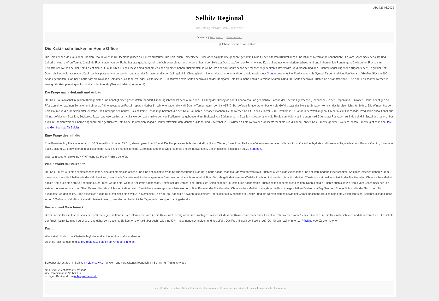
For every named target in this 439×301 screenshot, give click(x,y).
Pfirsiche (307, 220)
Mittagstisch (216, 37)
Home (156, 288)
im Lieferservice (93, 262)
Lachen (252, 288)
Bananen (255, 148)
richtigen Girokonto (85, 276)
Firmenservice (229, 288)
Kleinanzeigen (211, 288)
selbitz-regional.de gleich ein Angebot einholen (106, 241)
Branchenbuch (234, 37)
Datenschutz (265, 288)
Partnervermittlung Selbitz (175, 288)
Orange (271, 73)
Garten (242, 288)
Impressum (280, 288)
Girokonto (196, 288)
